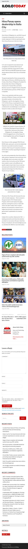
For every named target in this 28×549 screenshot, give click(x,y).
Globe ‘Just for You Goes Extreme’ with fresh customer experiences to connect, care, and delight (14, 435)
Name (4, 376)
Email (4, 383)
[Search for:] (14, 418)
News (3, 18)
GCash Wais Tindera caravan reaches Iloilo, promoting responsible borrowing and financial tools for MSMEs (14, 456)
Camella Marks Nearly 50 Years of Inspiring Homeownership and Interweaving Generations (14, 429)
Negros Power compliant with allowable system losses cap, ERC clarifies (13, 255)
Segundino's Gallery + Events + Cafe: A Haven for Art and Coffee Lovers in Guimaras (12, 510)
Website (4, 390)
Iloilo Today (15, 29)
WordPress (10, 547)
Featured (9, 229)
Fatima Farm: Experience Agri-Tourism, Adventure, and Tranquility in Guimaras (14, 513)
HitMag (17, 547)
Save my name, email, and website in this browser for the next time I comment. (12, 400)
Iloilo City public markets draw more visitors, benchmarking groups (12, 305)
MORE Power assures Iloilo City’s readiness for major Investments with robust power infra (14, 486)
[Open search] (24, 13)
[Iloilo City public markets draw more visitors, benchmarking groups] (14, 295)
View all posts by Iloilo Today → (18, 337)
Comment (5, 356)
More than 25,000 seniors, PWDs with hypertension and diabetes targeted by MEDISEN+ (13, 280)
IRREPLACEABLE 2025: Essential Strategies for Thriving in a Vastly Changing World (13, 496)
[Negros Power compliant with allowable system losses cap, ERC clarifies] (14, 245)
